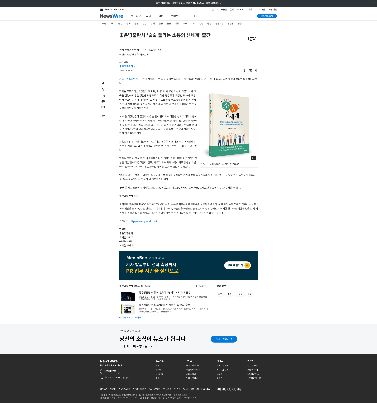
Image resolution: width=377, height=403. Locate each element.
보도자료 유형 (222, 369)
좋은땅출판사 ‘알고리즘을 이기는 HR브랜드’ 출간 (164, 304)
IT (112, 23)
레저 (177, 23)
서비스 (149, 16)
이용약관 (113, 389)
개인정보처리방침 (139, 389)
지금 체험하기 (213, 3)
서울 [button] (250, 294)
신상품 (231, 23)
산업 (120, 23)
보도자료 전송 (253, 374)
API (197, 389)
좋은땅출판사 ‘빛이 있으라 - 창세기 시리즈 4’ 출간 (165, 292)
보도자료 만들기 (223, 365)
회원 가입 (272, 9)
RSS (149, 286)
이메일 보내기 (127, 245)
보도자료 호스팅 (254, 378)
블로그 (215, 9)
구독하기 (202, 286)
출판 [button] (229, 294)
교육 (185, 23)
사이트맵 (177, 389)
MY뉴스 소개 (252, 369)
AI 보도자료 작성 (244, 9)
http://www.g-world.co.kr (144, 221)
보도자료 (136, 16)
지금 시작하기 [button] (222, 339)
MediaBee (205, 389)
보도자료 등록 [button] (110, 371)
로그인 (262, 9)
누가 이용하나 (192, 378)
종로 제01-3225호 (180, 395)
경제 (153, 23)
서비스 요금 (191, 374)
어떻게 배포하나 (193, 369)
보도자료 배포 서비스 (114, 9)
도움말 (224, 9)
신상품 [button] (240, 294)
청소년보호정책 (154, 389)
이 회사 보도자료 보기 (130, 317)
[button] (245, 70)
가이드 (162, 16)
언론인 (175, 16)
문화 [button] (220, 294)
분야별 (158, 369)
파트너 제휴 (167, 389)
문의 (232, 9)
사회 (193, 23)
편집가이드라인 (125, 389)
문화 (128, 23)
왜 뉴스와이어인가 (193, 365)
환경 (201, 23)
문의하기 (127, 377)
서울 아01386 (117, 398)
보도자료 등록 (267, 15)
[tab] (169, 361)
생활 (136, 23)
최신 (104, 23)
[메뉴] (102, 9)
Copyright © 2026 (189, 398)
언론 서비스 (252, 365)
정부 (209, 23)
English (185, 389)
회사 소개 (104, 389)
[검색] (195, 16)
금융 (161, 23)
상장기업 (219, 23)
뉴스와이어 (132, 79)
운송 (169, 23)
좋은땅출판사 (127, 66)
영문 (240, 23)
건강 (145, 23)
